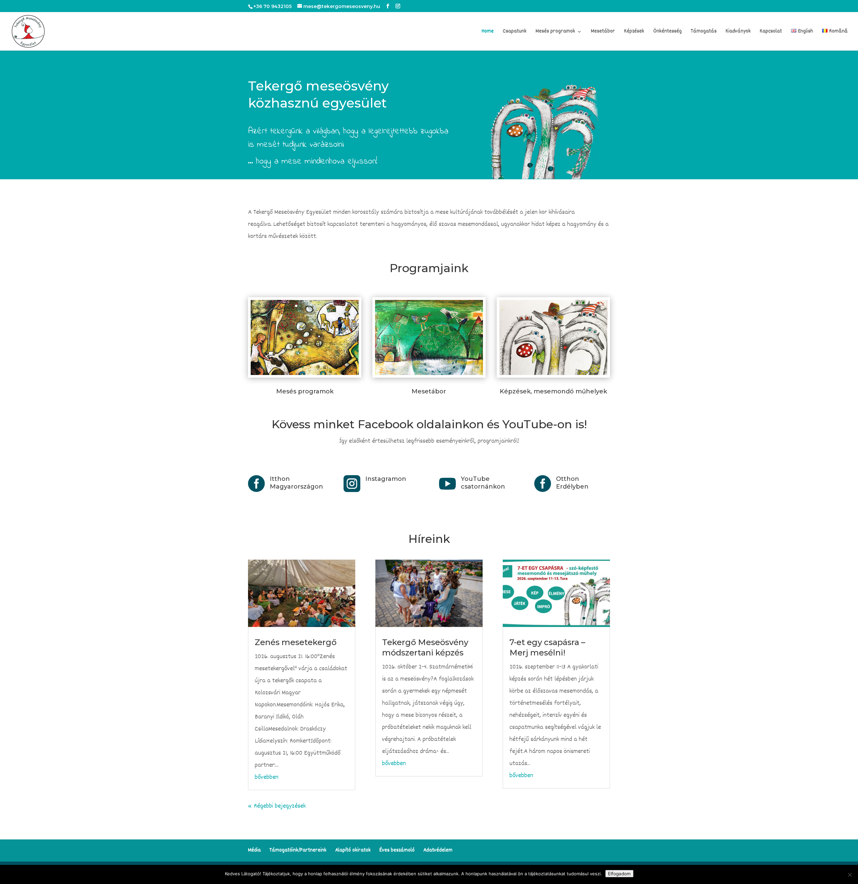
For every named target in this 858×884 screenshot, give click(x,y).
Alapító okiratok (353, 850)
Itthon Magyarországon (296, 482)
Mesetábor (603, 32)
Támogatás (704, 32)
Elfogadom (619, 873)
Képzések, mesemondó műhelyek (553, 391)
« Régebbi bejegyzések (277, 806)
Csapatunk (515, 32)
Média (254, 850)
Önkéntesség (667, 32)
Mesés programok (555, 32)
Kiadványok (738, 32)
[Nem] (849, 874)
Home (488, 32)
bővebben (267, 777)
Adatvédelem (437, 850)
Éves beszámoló (397, 850)
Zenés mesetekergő (295, 642)
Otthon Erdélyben (572, 482)
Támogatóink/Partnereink (297, 850)
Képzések (634, 32)
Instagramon (385, 479)
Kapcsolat (771, 32)
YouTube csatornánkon (483, 482)
